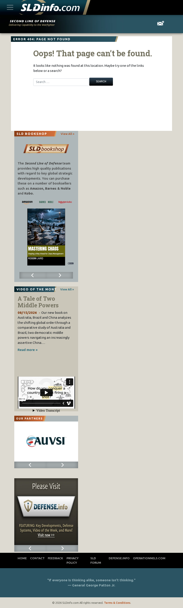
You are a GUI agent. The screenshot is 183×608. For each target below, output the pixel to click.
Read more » (27, 350)
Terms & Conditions (117, 602)
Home (22, 558)
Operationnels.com (149, 558)
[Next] (59, 275)
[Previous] (32, 275)
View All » (67, 133)
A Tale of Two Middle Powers (38, 302)
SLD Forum (95, 560)
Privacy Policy (73, 560)
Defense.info (119, 558)
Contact (37, 558)
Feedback (55, 558)
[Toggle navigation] (10, 7)
